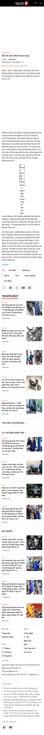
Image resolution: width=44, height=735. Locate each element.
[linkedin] (29, 287)
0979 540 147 (15, 668)
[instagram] (16, 287)
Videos (7, 648)
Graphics (8, 656)
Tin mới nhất (10, 296)
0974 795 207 (22, 674)
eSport (4, 351)
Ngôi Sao (27, 641)
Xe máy (4, 302)
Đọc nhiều (7, 531)
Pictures (8, 652)
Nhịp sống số (6, 53)
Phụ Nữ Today (7, 637)
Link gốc (5, 264)
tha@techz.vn (34, 674)
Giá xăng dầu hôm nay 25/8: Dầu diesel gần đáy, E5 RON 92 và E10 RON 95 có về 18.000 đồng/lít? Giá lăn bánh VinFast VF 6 (13, 565)
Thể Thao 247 (29, 648)
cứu (16, 276)
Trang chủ (6, 633)
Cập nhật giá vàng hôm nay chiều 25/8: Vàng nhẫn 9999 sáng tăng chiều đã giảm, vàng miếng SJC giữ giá (13, 612)
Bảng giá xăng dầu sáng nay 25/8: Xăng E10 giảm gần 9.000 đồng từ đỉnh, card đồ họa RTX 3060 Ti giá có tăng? (13, 589)
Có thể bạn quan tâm (13, 433)
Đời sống (5, 605)
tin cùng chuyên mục (13, 423)
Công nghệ (28, 633)
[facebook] (10, 287)
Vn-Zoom (28, 652)
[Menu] (40, 3)
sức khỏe (12, 270)
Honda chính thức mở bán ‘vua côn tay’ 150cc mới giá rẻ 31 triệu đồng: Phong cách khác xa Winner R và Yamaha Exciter (13, 469)
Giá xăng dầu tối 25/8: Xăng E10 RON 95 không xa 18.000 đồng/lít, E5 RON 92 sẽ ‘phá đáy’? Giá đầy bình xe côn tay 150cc (13, 446)
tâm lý (6, 276)
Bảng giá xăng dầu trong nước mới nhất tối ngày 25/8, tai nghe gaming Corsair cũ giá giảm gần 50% (12, 359)
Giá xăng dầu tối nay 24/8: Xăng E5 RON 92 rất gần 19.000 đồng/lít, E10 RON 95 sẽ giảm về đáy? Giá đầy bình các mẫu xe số (13, 514)
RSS (25, 645)
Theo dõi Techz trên (10, 66)
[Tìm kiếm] (33, 3)
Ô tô (3, 485)
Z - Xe (26, 637)
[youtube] (23, 287)
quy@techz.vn (12, 671)
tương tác (26, 270)
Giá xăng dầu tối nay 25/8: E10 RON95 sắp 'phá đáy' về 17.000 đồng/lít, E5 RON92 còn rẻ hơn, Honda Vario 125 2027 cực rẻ (13, 310)
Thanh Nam (12, 59)
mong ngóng (30, 276)
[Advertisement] (22, 105)
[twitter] (4, 287)
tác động (7, 281)
